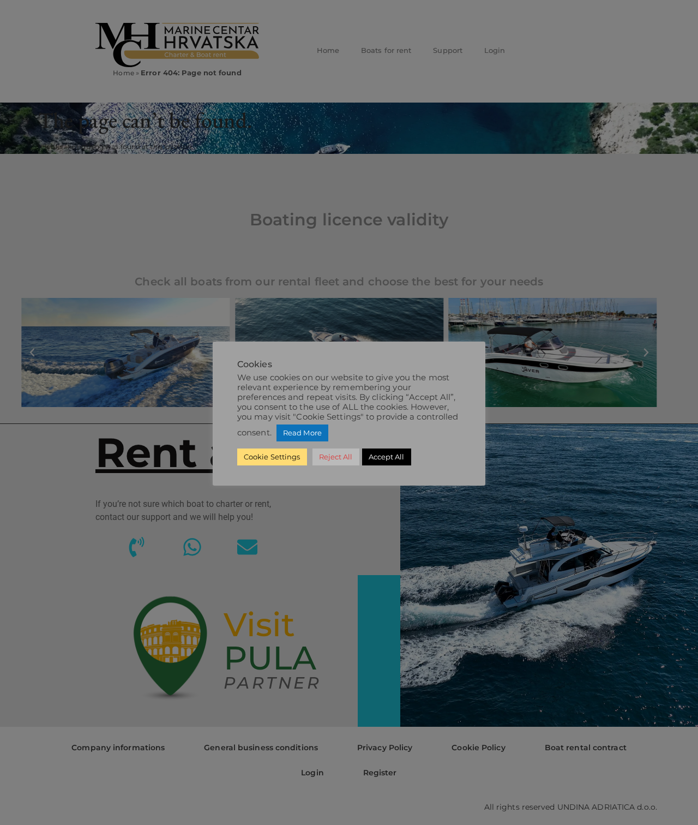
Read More (302, 432)
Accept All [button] (387, 456)
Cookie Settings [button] (272, 456)
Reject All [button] (336, 456)
